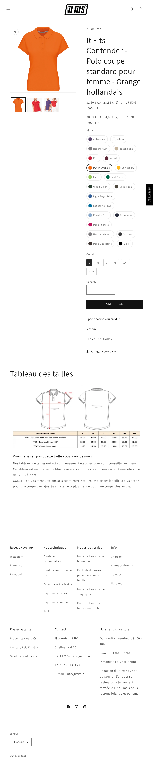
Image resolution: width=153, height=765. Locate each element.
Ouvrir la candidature (23, 656)
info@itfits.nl (75, 674)
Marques (116, 583)
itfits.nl (22, 755)
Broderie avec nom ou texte (58, 572)
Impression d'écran (56, 593)
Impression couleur (56, 602)
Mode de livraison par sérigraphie (91, 591)
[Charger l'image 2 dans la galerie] (34, 105)
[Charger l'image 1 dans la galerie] (18, 105)
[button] (8, 9)
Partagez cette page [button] (103, 351)
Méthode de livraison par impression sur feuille (90, 575)
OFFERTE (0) (149, 195)
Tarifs (47, 611)
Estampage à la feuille (58, 584)
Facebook (16, 574)
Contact (116, 574)
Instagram (16, 556)
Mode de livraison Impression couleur (90, 605)
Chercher (117, 556)
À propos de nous (122, 565)
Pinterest (16, 565)
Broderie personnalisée (53, 558)
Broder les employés (23, 638)
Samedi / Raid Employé (25, 647)
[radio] (97, 139)
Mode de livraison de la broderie (90, 558)
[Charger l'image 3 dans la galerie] (51, 105)
